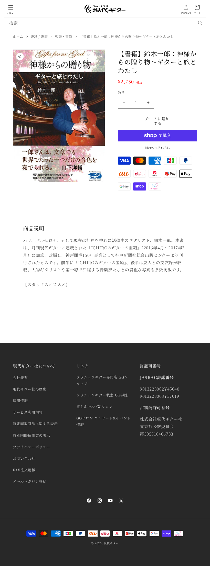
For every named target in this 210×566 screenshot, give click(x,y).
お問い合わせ (24, 458)
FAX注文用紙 (24, 469)
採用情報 (20, 400)
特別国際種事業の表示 (31, 435)
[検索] (200, 23)
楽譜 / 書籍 (39, 36)
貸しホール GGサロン (94, 406)
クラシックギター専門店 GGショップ (102, 380)
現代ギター (111, 543)
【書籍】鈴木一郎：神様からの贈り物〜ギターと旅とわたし (127, 36)
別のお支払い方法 (157, 148)
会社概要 (20, 377)
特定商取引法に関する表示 (35, 423)
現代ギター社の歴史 (29, 389)
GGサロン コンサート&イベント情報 (103, 421)
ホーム (18, 36)
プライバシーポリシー (31, 446)
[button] (10, 7)
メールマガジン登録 (29, 481)
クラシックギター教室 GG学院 (102, 394)
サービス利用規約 (28, 412)
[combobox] (105, 23)
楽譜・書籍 (63, 36)
